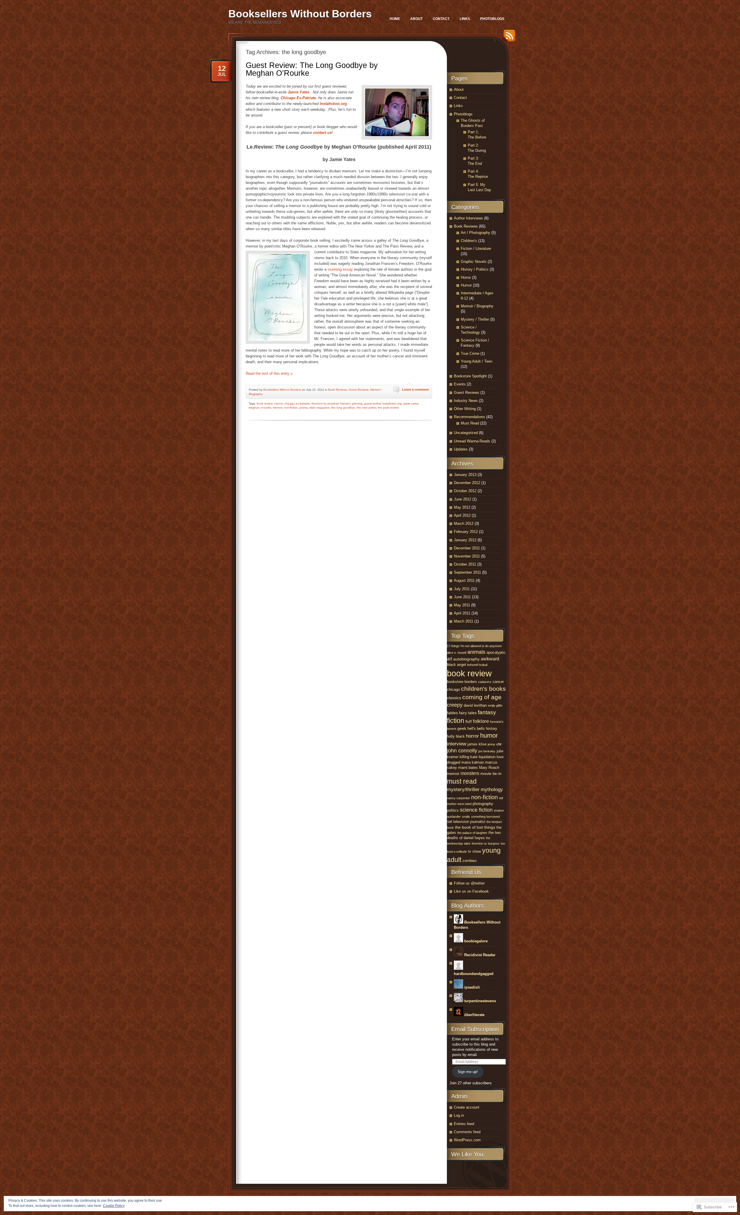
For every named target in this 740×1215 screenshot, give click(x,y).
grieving (357, 403)
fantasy (487, 712)
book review (264, 403)
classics (454, 697)
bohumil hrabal (477, 664)
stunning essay (340, 269)
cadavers (484, 682)
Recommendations (469, 417)
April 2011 (462, 613)
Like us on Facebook (471, 891)
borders (471, 681)
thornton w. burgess (486, 843)
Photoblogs (492, 19)
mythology (492, 789)
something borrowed (485, 816)
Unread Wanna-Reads (472, 441)
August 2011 (464, 580)
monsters (469, 773)
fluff (468, 721)
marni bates (468, 767)
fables (452, 712)
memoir (277, 407)
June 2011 (462, 597)
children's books (483, 688)
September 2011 (467, 572)
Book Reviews (337, 389)
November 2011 (467, 556)
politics (453, 810)
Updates (461, 449)
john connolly (462, 751)
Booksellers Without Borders (300, 14)
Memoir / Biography (477, 306)
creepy (454, 705)
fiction (455, 720)
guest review (372, 403)
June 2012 (462, 499)
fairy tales (468, 712)
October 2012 (465, 491)
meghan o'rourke (260, 407)
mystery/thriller (463, 789)
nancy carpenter (458, 798)
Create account (466, 1107)
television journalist (469, 821)
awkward (490, 658)
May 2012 (462, 507)
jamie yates (411, 403)
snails (466, 816)
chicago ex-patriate (297, 403)
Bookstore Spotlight (470, 376)
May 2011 (462, 605)
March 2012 (463, 523)
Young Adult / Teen (476, 361)
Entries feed (464, 1124)
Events (460, 384)
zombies (469, 860)
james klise (476, 744)
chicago (453, 689)
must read (462, 781)
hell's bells (476, 728)
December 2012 (467, 483)
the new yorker (366, 407)
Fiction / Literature (476, 248)
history (491, 728)
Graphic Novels (473, 261)
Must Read (470, 423)
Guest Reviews (359, 389)
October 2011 (465, 564)
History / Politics (475, 269)
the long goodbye (343, 407)
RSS (508, 38)
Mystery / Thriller (475, 319)
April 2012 (462, 515)
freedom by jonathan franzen (331, 403)
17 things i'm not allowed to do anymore (474, 646)
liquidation (487, 757)
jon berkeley (486, 751)
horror (472, 736)
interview (456, 744)
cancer (278, 403)
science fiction (476, 810)
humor (489, 735)
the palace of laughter (472, 832)
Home (395, 19)
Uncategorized (466, 433)
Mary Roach (489, 767)
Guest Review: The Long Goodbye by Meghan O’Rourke (312, 69)
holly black (456, 736)
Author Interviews (468, 218)
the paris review (388, 407)
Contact (441, 19)
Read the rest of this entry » (269, 373)
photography (483, 804)
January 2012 (465, 540)
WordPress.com (467, 1140)
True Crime (470, 353)
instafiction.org (392, 403)
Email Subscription (475, 1029)
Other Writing (465, 409)
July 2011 (462, 589)
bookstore (455, 681)
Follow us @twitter (469, 883)
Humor (466, 285)
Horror (466, 277)
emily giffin (495, 705)
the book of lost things (475, 827)
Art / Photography (475, 232)
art (449, 658)
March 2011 (463, 621)
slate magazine (319, 407)
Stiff (449, 821)
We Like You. (468, 1154)
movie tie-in (491, 773)
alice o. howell (456, 652)
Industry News (466, 400)
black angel (456, 664)
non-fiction (291, 407)
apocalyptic (496, 652)
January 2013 (465, 474)
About (416, 19)
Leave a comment (415, 389)
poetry (303, 407)
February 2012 (466, 531)
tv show (474, 851)
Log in (459, 1115)
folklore (481, 721)
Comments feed (467, 1132)
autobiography (466, 659)
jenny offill (494, 744)
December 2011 (467, 548)
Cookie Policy (114, 1206)
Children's (469, 241)
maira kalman (472, 762)
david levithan (475, 705)
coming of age (482, 697)
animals (476, 652)
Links (465, 19)
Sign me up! (468, 1072)
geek (461, 728)
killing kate (469, 757)
